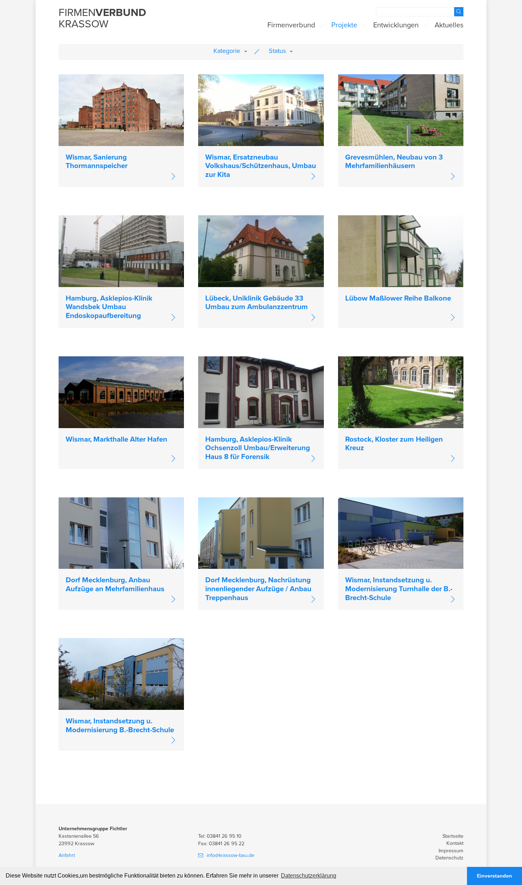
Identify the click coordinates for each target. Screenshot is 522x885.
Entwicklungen (396, 25)
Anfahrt (67, 855)
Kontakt (454, 843)
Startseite (452, 836)
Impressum (451, 851)
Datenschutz (449, 858)
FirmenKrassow (102, 19)
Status (277, 51)
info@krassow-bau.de (230, 855)
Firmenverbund (291, 25)
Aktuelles (449, 25)
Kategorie (226, 51)
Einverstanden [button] (494, 876)
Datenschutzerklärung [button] (308, 876)
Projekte (344, 25)
